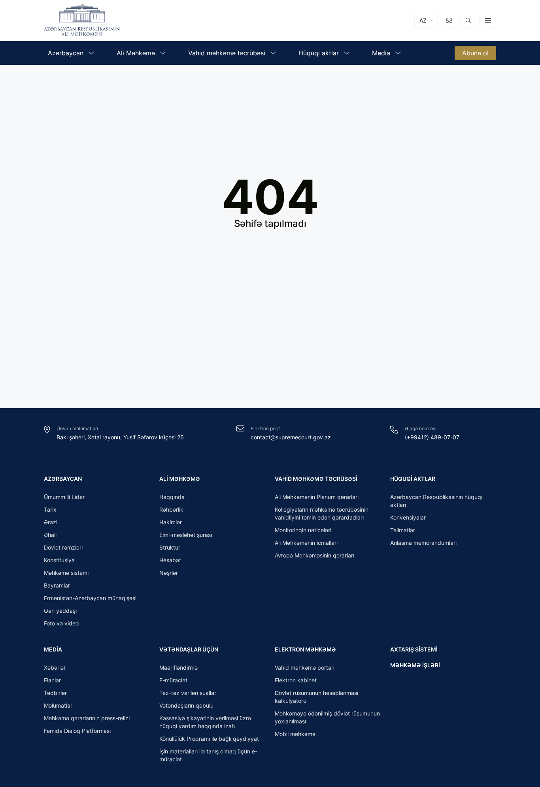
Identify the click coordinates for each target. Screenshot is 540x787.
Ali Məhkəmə (179, 478)
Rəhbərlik (171, 509)
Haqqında (172, 496)
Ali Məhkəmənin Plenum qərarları (317, 496)
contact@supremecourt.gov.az (291, 437)
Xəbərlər (55, 667)
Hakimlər (170, 522)
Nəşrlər (168, 572)
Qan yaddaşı (60, 610)
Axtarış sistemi (414, 649)
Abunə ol (475, 53)
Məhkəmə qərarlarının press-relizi (87, 718)
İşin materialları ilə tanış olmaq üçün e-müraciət (208, 755)
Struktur (169, 547)
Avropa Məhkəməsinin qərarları (314, 555)
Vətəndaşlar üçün (188, 649)
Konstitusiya (59, 560)
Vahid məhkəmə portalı (304, 667)
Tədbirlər (55, 692)
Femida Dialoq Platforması (77, 730)
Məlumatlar (58, 705)
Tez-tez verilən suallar (187, 692)
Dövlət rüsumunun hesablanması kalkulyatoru (316, 696)
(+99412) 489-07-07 (432, 437)
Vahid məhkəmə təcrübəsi (316, 478)
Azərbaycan (63, 478)
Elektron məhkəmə (305, 649)
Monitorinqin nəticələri (303, 530)
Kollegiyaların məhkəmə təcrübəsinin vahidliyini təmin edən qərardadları (321, 513)
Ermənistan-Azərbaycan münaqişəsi (90, 598)
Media (53, 649)
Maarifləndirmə (178, 667)
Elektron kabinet (296, 680)
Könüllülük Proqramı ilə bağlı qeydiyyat (209, 738)
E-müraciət (173, 680)
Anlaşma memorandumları (423, 542)
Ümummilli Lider (64, 496)
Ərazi (50, 522)
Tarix (50, 509)
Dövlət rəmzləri (63, 547)
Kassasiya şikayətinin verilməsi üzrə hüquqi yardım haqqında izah (205, 722)
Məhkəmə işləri (415, 665)
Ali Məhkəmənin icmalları (306, 542)
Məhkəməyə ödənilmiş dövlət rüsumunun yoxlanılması (327, 717)
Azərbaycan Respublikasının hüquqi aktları (436, 500)
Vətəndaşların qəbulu (186, 705)
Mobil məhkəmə (295, 734)
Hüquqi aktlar (412, 478)
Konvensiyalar (408, 517)
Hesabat (170, 560)
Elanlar (52, 680)
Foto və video (61, 623)
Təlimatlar (402, 530)
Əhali (50, 534)
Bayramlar (57, 585)
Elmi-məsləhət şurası (185, 534)
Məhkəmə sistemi (66, 572)
